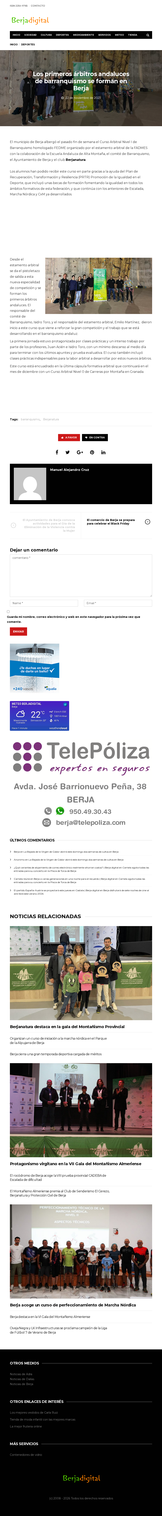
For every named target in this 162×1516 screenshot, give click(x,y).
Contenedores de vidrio (26, 1455)
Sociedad (30, 34)
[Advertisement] (81, 229)
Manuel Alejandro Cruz (69, 470)
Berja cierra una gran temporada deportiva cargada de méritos (55, 1054)
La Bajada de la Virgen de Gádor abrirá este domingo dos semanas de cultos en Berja (71, 851)
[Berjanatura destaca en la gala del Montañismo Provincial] (81, 973)
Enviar (18, 631)
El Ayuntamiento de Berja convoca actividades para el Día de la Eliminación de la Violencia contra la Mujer (49, 525)
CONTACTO (38, 5)
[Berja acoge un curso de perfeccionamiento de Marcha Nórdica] (81, 1251)
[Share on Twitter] (67, 452)
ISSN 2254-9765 (18, 5)
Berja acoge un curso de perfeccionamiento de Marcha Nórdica (73, 1305)
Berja (29, 1384)
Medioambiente (83, 34)
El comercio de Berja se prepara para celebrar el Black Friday (111, 521)
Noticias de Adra (21, 1374)
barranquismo (30, 419)
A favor (71, 437)
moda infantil (33, 1419)
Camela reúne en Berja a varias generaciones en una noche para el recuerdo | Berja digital (64, 878)
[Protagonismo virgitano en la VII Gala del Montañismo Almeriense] (81, 1110)
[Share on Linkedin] (103, 452)
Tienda (132, 34)
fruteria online (32, 1426)
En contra (97, 437)
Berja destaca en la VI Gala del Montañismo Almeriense (50, 1317)
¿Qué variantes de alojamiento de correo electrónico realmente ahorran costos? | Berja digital (66, 867)
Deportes (62, 34)
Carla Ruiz (51, 1412)
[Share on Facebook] (57, 452)
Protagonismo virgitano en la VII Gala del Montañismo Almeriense (75, 1163)
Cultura (46, 34)
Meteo (119, 34)
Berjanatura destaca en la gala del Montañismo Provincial (67, 1026)
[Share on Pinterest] (92, 452)
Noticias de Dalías (22, 1379)
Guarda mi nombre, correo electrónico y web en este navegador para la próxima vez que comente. (73, 619)
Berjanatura (51, 419)
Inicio (16, 34)
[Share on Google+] (80, 452)
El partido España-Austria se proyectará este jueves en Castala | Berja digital (56, 890)
